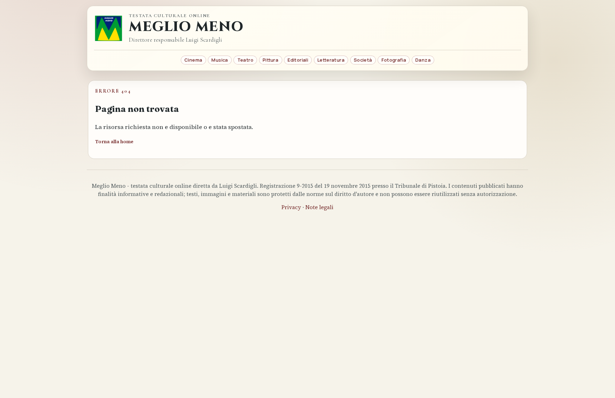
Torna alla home (114, 141)
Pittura (270, 60)
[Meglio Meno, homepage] (108, 28)
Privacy (291, 207)
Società (363, 60)
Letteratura (331, 60)
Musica (219, 60)
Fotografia (394, 60)
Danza (423, 60)
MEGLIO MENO (186, 27)
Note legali (319, 207)
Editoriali (298, 60)
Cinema (193, 60)
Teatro (245, 60)
